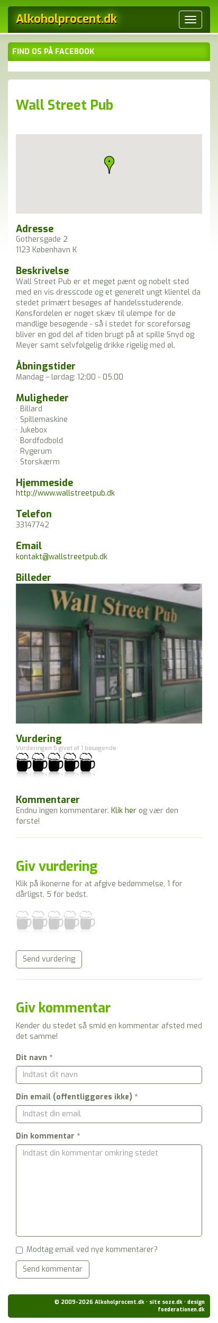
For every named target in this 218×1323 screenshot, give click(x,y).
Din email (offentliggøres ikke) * (77, 1097)
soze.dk (172, 1302)
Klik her (124, 811)
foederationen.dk (181, 1309)
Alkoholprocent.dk (66, 19)
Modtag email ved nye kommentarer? (92, 1250)
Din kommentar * (48, 1136)
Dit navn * (34, 1058)
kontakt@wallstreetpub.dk (61, 557)
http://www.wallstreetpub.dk (65, 493)
